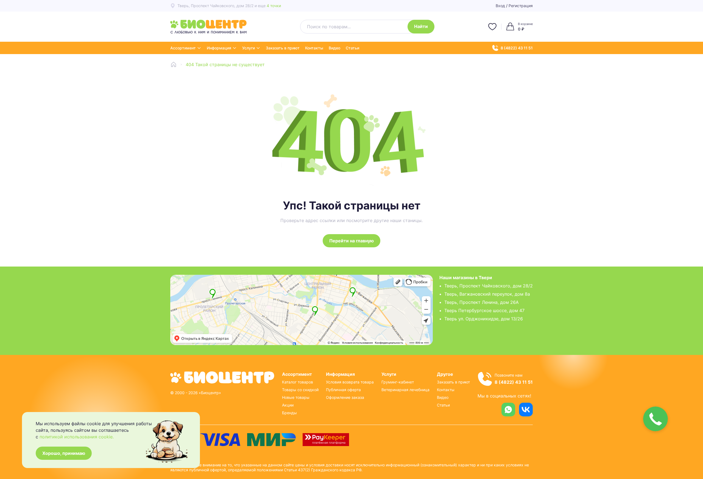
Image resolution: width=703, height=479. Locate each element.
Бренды (289, 412)
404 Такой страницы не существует (225, 64)
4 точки (274, 5)
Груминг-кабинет (397, 382)
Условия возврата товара (350, 382)
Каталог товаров (297, 382)
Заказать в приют (283, 48)
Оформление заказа (345, 397)
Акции (288, 405)
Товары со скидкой (300, 389)
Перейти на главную (351, 240)
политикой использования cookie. (77, 436)
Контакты (314, 48)
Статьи (352, 48)
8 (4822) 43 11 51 (517, 48)
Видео (334, 48)
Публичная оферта (343, 389)
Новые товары (295, 397)
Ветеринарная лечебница (405, 389)
